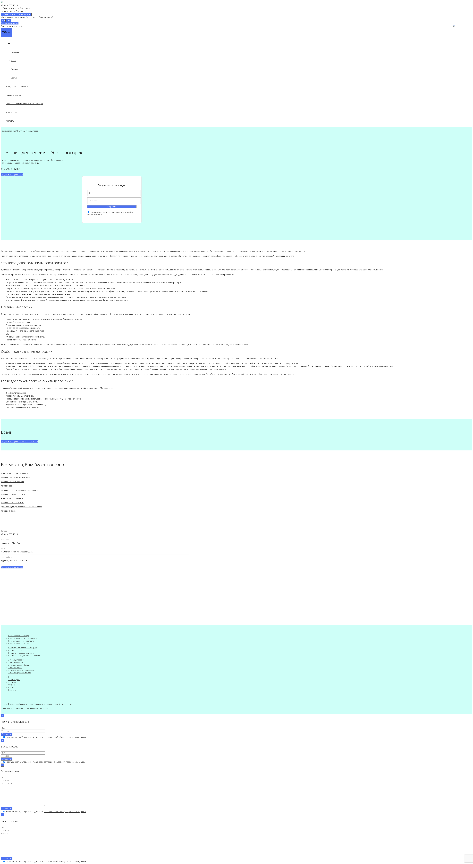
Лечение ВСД (6, 486)
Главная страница (8, 131)
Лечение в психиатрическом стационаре (24, 103)
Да (3, 20)
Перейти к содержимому (12, 26)
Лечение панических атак (12, 502)
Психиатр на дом (13, 95)
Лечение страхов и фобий (12, 481)
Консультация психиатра (17, 86)
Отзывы (14, 69)
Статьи (14, 78)
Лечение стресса (15, 668)
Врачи (13, 61)
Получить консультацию (12, 174)
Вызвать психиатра (9, 23)
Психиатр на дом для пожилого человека (25, 656)
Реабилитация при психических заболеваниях (21, 507)
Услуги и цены (12, 112)
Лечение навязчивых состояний (15, 494)
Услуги (20, 131)
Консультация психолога (18, 643)
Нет (8, 20)
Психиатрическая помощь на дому (22, 648)
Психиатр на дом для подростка (21, 653)
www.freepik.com (41, 708)
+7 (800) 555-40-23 (9, 5)
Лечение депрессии (32, 131)
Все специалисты (30, 441)
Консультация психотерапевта (14, 473)
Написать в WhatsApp (10, 543)
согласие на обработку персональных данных (65, 737)
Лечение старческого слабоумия (16, 477)
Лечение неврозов (15, 662)
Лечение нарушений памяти (19, 673)
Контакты (10, 121)
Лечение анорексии (9, 511)
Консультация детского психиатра (22, 638)
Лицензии (15, 52)
